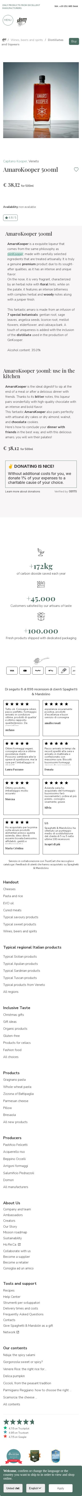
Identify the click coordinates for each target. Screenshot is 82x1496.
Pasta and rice (13, 896)
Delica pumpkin (14, 1376)
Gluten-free (11, 1036)
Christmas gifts (13, 1015)
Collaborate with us (17, 1251)
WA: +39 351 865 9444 (66, 6)
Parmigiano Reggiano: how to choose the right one (38, 1390)
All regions (11, 992)
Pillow (7, 1108)
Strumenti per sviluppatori (21, 1303)
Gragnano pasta (14, 1080)
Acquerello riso (14, 1152)
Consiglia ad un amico (18, 1268)
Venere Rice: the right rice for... (24, 1369)
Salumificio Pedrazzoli (18, 1173)
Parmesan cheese (15, 1101)
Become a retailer (16, 1262)
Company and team (17, 1209)
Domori (8, 1180)
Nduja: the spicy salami (19, 1355)
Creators (9, 1221)
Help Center (11, 1297)
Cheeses (9, 889)
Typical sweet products (19, 924)
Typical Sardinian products (21, 971)
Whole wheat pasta (17, 1087)
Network (9, 1332)
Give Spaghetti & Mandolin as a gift (28, 1326)
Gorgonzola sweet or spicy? (23, 1362)
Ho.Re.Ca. (10, 1244)
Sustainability (12, 1238)
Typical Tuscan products (20, 978)
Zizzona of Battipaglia (18, 1094)
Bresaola (9, 1115)
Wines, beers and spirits (20, 931)
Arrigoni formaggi (15, 1166)
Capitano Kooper (15, 161)
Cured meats (12, 910)
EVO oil (8, 903)
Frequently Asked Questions (23, 1314)
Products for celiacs (17, 1043)
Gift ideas (10, 1022)
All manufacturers (15, 1187)
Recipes (9, 1290)
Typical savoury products (20, 917)
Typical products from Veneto (24, 985)
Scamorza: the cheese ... (20, 1397)
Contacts (9, 1320)
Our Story (10, 1226)
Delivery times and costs (20, 1308)
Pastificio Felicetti (15, 1145)
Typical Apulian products (20, 964)
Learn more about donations (22, 491)
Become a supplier (16, 1257)
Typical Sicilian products (20, 956)
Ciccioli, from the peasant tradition (27, 1383)
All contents (11, 1404)
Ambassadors (13, 1215)
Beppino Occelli (14, 1159)
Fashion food (12, 1050)
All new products (15, 1122)
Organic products (15, 1029)
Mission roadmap (15, 1232)
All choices (11, 1057)
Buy (74, 41)
